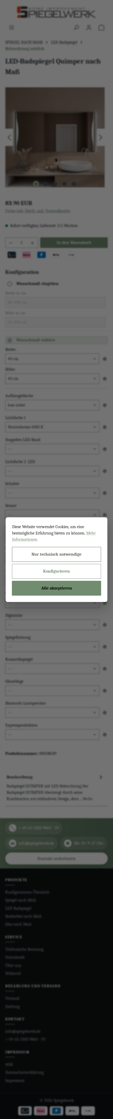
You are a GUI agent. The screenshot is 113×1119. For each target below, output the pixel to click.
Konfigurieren (56, 571)
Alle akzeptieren (56, 588)
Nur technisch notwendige (56, 554)
